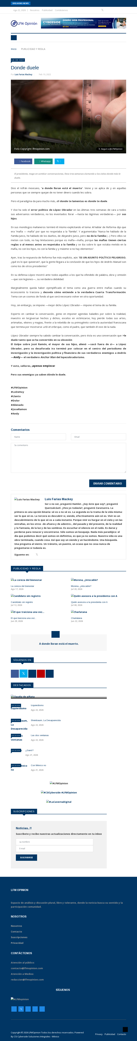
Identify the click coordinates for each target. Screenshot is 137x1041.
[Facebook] (97, 10)
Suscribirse (26, 857)
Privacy (99, 1034)
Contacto (121, 1034)
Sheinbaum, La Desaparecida (46, 720)
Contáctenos (61, 10)
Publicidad (47, 10)
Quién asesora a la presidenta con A (89, 602)
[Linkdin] (118, 10)
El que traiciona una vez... (23, 618)
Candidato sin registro (22, 602)
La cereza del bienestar (22, 586)
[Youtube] (113, 10)
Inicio (14, 49)
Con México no (38, 765)
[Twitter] (102, 10)
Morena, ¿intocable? (81, 586)
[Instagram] (35, 1009)
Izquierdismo (37, 705)
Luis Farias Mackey (23, 74)
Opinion (16, 705)
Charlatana (76, 618)
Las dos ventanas (40, 735)
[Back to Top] (125, 1029)
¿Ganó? (29, 750)
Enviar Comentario (107, 483)
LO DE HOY (18, 60)
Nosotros (34, 10)
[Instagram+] (108, 10)
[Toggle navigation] (14, 37)
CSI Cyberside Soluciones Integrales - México (36, 1036)
